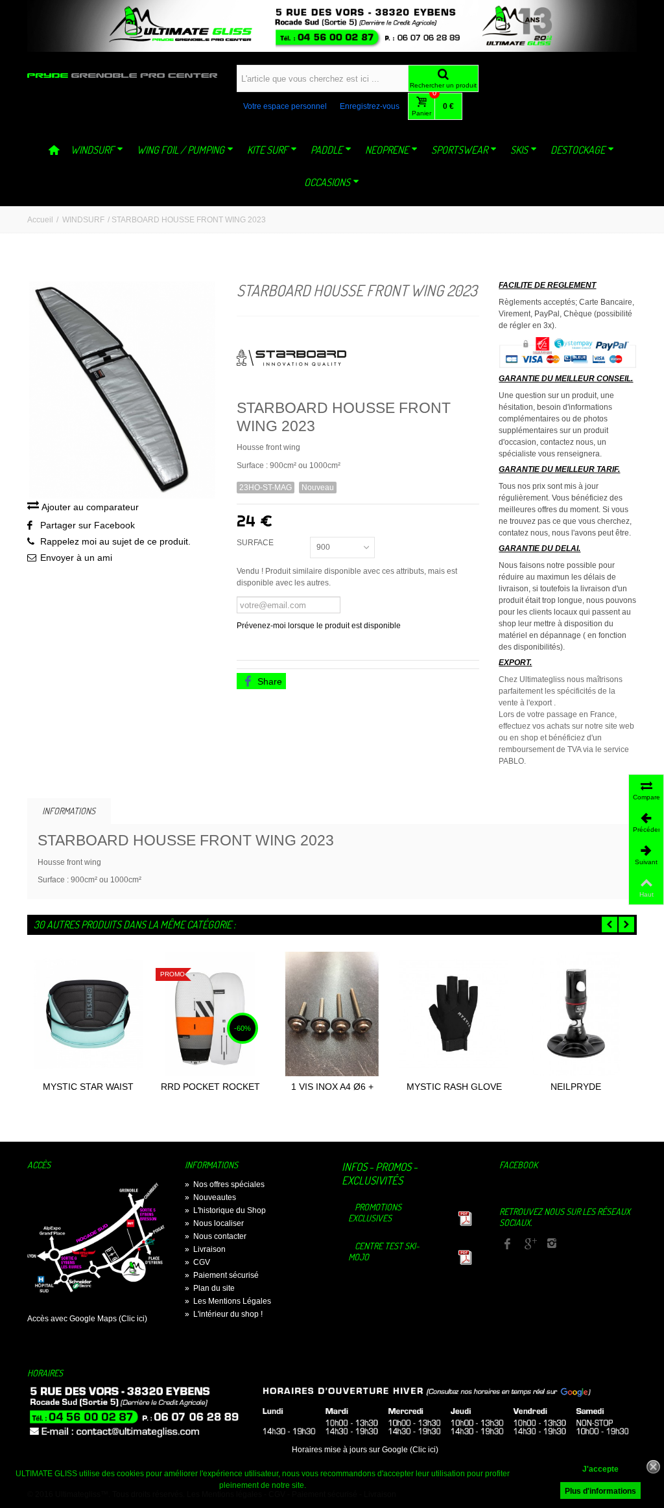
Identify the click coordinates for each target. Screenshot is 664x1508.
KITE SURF (267, 149)
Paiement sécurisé (222, 1275)
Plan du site (210, 1288)
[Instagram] (551, 1244)
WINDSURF (92, 149)
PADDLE (326, 149)
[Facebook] (507, 1244)
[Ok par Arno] (332, 26)
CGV (197, 1262)
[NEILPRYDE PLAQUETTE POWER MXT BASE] (575, 1014)
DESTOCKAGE (578, 149)
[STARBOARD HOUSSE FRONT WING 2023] (122, 390)
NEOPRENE (387, 149)
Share (268, 681)
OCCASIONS (327, 182)
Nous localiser (214, 1223)
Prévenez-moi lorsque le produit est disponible (319, 625)
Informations (68, 810)
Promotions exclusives (374, 1212)
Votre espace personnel (285, 106)
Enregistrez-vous (369, 106)
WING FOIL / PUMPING (180, 149)
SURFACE (257, 542)
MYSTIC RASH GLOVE (454, 1086)
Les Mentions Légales (228, 1301)
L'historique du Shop (225, 1210)
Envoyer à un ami (76, 557)
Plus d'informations (600, 1491)
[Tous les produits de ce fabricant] (358, 354)
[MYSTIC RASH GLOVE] (453, 1014)
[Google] (529, 1244)
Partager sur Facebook (87, 525)
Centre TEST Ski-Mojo (384, 1251)
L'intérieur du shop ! (224, 1314)
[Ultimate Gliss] (122, 75)
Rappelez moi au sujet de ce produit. (115, 541)
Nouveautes (210, 1197)
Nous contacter (215, 1236)
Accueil (40, 219)
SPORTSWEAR (459, 149)
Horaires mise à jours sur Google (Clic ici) (365, 1449)
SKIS (519, 149)
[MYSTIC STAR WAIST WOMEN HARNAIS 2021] (88, 1014)
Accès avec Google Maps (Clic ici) (87, 1318)
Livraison (205, 1249)
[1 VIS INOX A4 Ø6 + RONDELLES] (332, 1014)
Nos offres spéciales (225, 1184)
